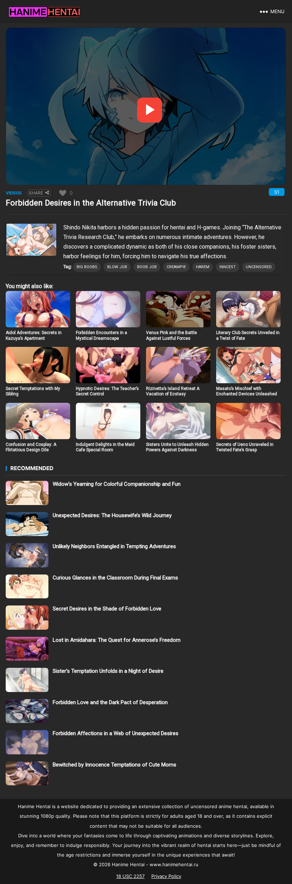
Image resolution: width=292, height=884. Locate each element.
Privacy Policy (166, 876)
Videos (14, 193)
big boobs (87, 267)
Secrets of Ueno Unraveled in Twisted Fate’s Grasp (244, 447)
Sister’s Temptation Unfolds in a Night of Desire (108, 671)
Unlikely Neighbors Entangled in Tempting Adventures (114, 546)
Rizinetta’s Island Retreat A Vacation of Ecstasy (172, 391)
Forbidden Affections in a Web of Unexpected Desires (115, 733)
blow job (117, 267)
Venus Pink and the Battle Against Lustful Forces (171, 335)
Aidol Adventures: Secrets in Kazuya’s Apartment (34, 335)
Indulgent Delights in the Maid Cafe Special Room (105, 447)
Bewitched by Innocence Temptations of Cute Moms (114, 764)
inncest (227, 267)
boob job (147, 267)
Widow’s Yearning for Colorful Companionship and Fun (117, 484)
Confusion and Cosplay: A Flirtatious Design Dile (31, 447)
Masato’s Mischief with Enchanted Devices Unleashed (246, 391)
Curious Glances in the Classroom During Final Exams (115, 577)
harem (202, 267)
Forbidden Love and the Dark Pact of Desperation (110, 702)
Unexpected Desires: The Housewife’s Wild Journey (112, 515)
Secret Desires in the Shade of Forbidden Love (107, 608)
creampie (176, 267)
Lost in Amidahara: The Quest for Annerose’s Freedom (117, 640)
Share (36, 193)
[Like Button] (62, 193)
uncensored (259, 267)
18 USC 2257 (130, 876)
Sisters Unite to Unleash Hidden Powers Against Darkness (177, 447)
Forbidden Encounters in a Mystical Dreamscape (101, 335)
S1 (276, 192)
